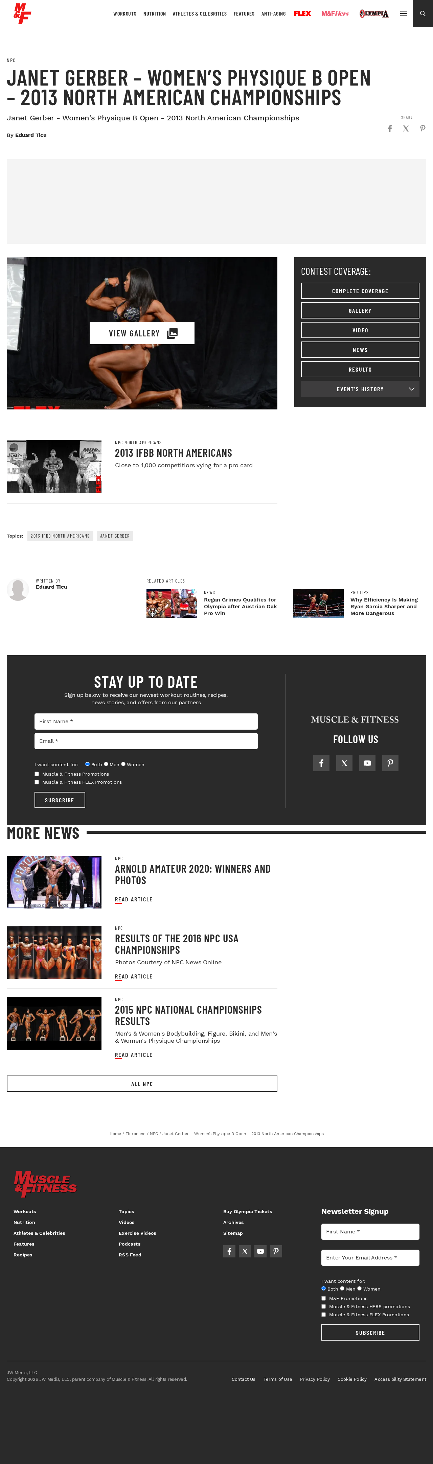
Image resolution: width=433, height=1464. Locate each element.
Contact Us (244, 1379)
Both (96, 764)
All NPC (142, 1083)
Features (244, 13)
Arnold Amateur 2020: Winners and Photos (193, 874)
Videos (126, 1222)
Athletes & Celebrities (200, 13)
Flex (302, 13)
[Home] (22, 21)
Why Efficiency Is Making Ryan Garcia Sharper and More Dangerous (384, 606)
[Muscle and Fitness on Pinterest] (390, 763)
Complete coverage (360, 290)
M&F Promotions (348, 1298)
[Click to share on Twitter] (406, 128)
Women (135, 764)
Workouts (124, 13)
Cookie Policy (352, 1379)
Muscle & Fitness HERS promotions (369, 1306)
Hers (335, 13)
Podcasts (129, 1244)
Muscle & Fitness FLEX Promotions (82, 782)
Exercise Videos (137, 1233)
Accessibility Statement (400, 1379)
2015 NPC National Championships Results (188, 1015)
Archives (233, 1222)
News (360, 349)
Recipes (23, 1254)
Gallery (360, 310)
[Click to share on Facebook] (390, 128)
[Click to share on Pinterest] (422, 128)
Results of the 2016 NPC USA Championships (177, 943)
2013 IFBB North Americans (173, 452)
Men (114, 764)
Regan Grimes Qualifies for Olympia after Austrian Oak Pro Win (240, 606)
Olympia (374, 13)
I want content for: (56, 764)
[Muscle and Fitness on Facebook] (321, 763)
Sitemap (233, 1233)
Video (360, 330)
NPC (11, 60)
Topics (126, 1211)
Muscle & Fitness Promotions (75, 774)
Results (360, 369)
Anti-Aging (273, 13)
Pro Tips (359, 592)
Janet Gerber (115, 536)
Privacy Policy (315, 1379)
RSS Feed (130, 1254)
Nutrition (154, 13)
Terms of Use (278, 1379)
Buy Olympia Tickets (247, 1211)
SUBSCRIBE (59, 800)
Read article (134, 899)
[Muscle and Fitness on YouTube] (367, 763)
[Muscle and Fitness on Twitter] (344, 763)
